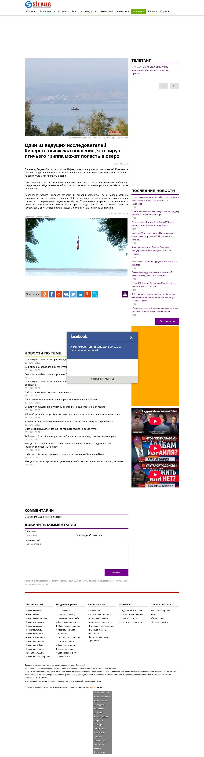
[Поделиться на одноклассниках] (44, 294)
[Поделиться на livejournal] (95, 294)
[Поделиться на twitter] (73, 294)
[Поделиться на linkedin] (80, 294)
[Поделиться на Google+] (87, 294)
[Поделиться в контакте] (66, 294)
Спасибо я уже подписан (102, 379)
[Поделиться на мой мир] (59, 294)
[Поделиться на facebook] (52, 294)
